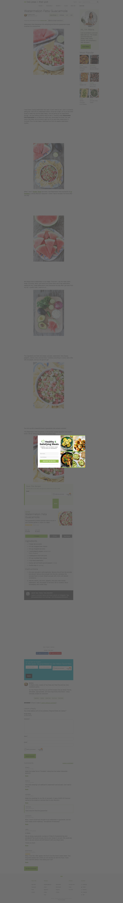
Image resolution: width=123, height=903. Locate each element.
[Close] (83, 437)
